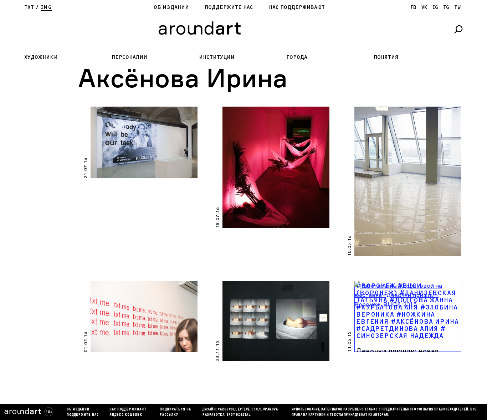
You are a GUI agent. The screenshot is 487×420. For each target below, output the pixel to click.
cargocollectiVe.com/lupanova (248, 409)
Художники (41, 57)
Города (296, 57)
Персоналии (129, 57)
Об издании (171, 7)
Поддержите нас (229, 7)
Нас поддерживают (297, 7)
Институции (217, 57)
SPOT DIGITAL (238, 415)
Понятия (386, 57)
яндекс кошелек (125, 415)
